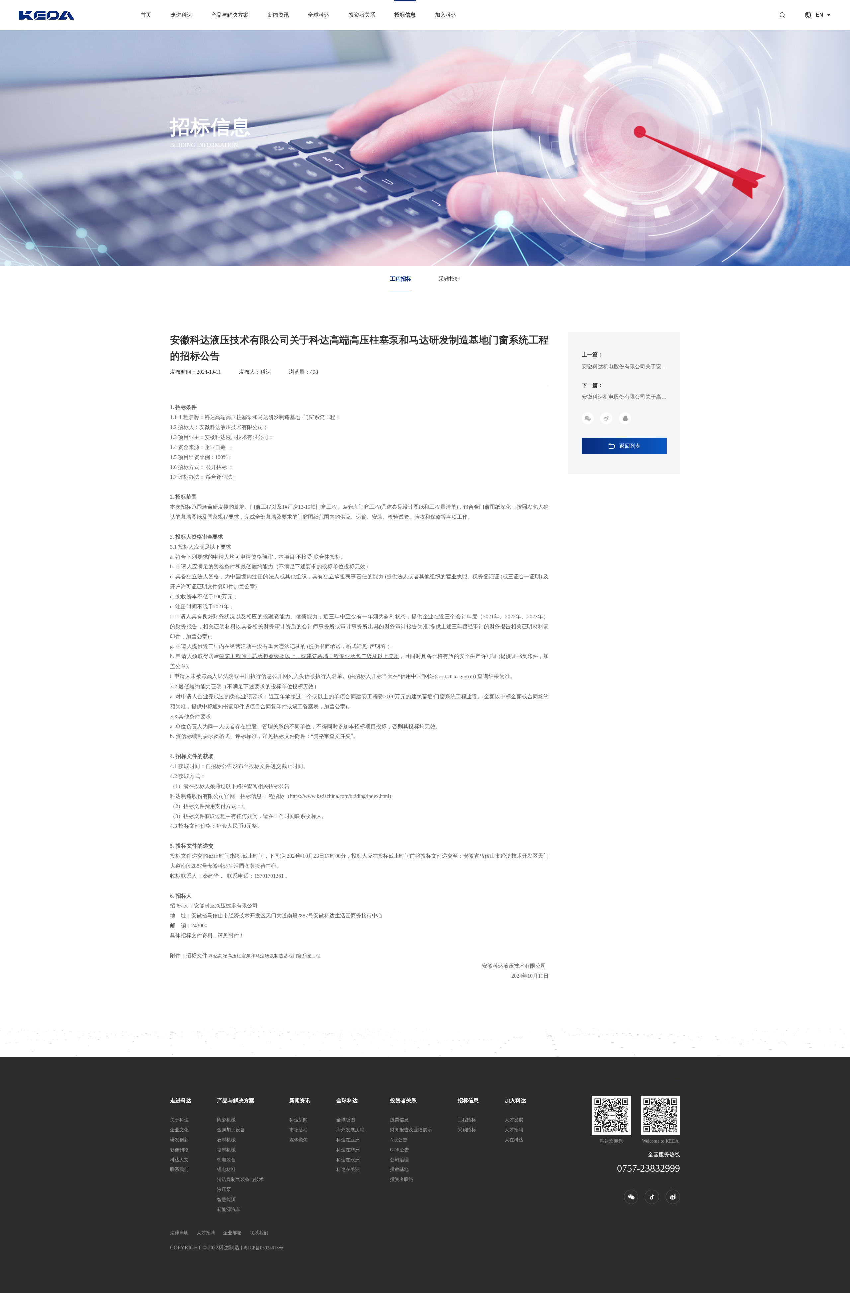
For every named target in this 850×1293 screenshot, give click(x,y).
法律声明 (179, 1232)
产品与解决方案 (229, 15)
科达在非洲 (348, 1149)
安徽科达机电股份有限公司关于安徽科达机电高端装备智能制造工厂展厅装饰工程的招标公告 (624, 368)
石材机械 (226, 1139)
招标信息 (405, 15)
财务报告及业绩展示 (411, 1129)
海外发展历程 (350, 1129)
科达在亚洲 (348, 1139)
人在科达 (514, 1139)
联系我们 (179, 1169)
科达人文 (179, 1159)
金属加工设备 (231, 1129)
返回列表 (629, 446)
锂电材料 (226, 1169)
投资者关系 (362, 15)
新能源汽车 (228, 1209)
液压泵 (224, 1189)
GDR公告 (399, 1149)
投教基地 (399, 1169)
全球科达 (318, 15)
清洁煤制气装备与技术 (240, 1179)
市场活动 (298, 1129)
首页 (146, 15)
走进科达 (181, 15)
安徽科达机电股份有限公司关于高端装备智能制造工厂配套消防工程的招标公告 (624, 398)
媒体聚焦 (298, 1139)
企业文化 (179, 1129)
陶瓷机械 (226, 1119)
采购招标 (449, 279)
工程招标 (400, 279)
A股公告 (398, 1139)
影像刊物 (179, 1149)
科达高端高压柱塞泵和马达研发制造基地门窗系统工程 (264, 955)
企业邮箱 (232, 1232)
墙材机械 (226, 1149)
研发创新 (179, 1139)
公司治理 (399, 1159)
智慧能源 (226, 1199)
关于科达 (179, 1119)
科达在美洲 (348, 1169)
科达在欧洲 (348, 1159)
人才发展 (514, 1119)
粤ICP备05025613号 (263, 1247)
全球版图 (345, 1119)
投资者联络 (401, 1179)
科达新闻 (298, 1119)
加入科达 (445, 15)
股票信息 (399, 1119)
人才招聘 (514, 1129)
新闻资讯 (278, 15)
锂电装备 (226, 1159)
